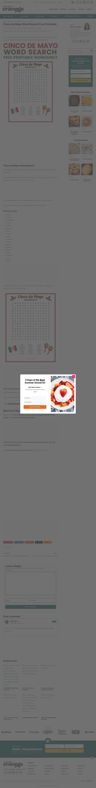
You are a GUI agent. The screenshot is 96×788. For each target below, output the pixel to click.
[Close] (73, 376)
